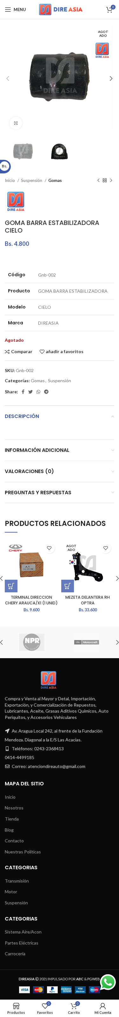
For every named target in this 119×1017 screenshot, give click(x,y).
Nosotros (14, 807)
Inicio (10, 180)
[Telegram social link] (46, 392)
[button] (11, 586)
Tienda (12, 818)
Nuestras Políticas (23, 851)
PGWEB (93, 979)
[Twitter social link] (30, 392)
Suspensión (32, 180)
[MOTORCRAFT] (86, 642)
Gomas (55, 180)
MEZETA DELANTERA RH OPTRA (87, 600)
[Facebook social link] (23, 392)
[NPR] (31, 642)
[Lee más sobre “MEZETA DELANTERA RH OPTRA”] (67, 586)
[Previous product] (98, 180)
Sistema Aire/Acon (23, 931)
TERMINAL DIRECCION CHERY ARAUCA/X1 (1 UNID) (31, 600)
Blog (9, 830)
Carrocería (15, 953)
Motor (11, 891)
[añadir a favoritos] (49, 547)
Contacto (14, 840)
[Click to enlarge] (16, 123)
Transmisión (17, 880)
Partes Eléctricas (21, 942)
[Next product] (111, 180)
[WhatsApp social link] (38, 392)
